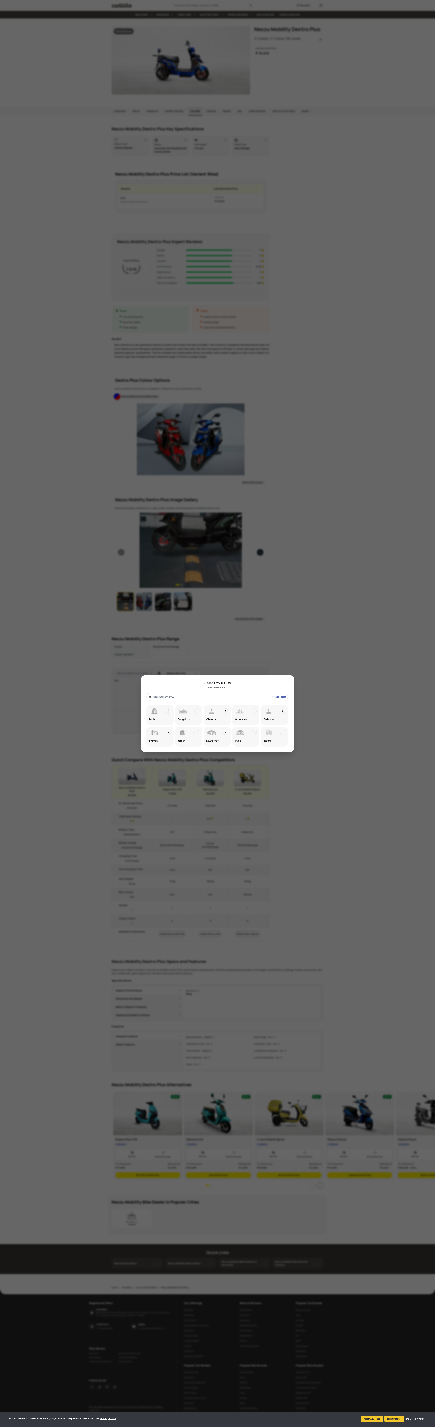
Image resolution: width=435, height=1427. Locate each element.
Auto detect (280, 697)
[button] (416, 1419)
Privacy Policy (108, 1418)
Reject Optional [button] (394, 1418)
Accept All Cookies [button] (372, 1418)
